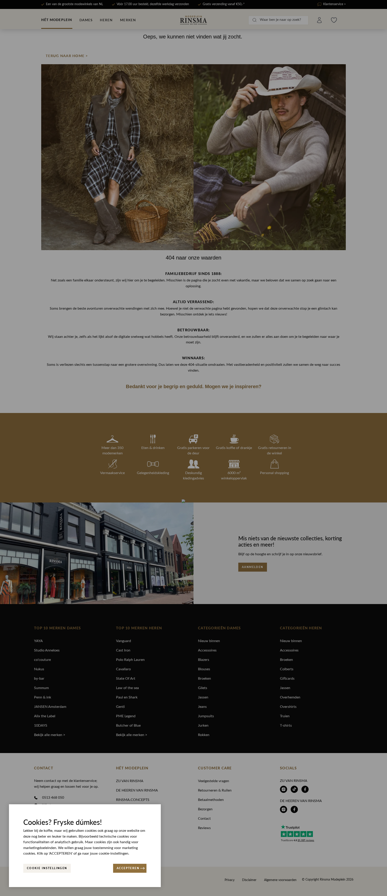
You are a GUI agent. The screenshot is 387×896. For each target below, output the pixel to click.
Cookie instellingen (47, 868)
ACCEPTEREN (128, 868)
